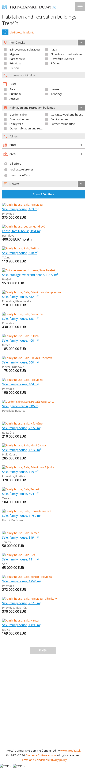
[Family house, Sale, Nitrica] (20, 336)
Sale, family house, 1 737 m (21, 515)
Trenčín (14, 68)
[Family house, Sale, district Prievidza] (27, 577)
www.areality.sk (70, 750)
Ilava (54, 49)
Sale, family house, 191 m (20, 559)
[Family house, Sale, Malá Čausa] (24, 445)
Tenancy (56, 94)
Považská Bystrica (62, 59)
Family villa (16, 124)
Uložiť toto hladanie (22, 32)
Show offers (43, 194)
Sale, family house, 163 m (20, 209)
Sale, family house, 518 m (20, 253)
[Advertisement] (43, 702)
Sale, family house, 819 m (20, 537)
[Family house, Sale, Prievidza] (22, 204)
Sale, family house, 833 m (20, 318)
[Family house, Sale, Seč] (18, 555)
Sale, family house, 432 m (20, 296)
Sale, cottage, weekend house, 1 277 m (30, 275)
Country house (19, 119)
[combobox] (43, 184)
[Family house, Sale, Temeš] (20, 489)
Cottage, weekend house (67, 114)
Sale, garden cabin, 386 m (20, 406)
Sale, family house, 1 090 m (21, 625)
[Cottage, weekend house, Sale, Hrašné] (29, 270)
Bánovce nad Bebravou (25, 49)
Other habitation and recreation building (35, 128)
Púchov (55, 63)
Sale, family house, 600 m (20, 362)
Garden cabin (18, 114)
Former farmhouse (63, 124)
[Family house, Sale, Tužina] (20, 248)
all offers (15, 163)
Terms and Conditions (34, 760)
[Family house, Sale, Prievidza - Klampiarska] (31, 292)
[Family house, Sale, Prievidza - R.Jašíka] (28, 467)
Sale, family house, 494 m (20, 493)
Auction (14, 98)
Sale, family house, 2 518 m (21, 603)
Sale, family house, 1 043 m (21, 581)
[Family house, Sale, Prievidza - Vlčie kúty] (29, 598)
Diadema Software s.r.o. (41, 755)
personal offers (20, 175)
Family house (59, 119)
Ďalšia (43, 650)
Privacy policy (58, 760)
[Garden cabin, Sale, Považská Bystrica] (28, 401)
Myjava (14, 54)
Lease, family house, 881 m (21, 231)
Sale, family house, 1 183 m (21, 450)
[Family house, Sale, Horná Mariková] (26, 511)
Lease (55, 89)
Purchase (16, 94)
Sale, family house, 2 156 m (21, 428)
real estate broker (21, 169)
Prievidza (16, 63)
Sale (12, 89)
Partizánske (17, 59)
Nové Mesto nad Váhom (66, 54)
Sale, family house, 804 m (20, 384)
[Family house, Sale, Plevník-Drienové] (27, 358)
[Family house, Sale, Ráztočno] (22, 423)
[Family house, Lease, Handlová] (23, 226)
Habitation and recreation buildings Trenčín (39, 19)
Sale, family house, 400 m (20, 340)
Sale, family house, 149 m (20, 472)
